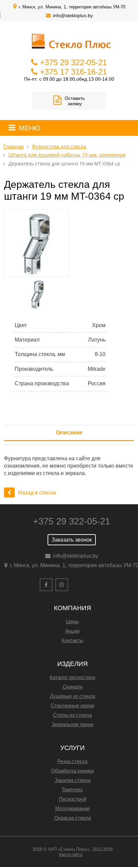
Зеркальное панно (72, 724)
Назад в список (37, 493)
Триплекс (72, 789)
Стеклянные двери (72, 705)
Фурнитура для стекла (59, 146)
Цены (72, 621)
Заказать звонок (72, 540)
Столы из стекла (72, 715)
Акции (72, 631)
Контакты (72, 640)
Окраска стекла (72, 818)
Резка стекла (72, 761)
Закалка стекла (72, 780)
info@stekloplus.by (73, 15)
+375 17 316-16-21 (73, 71)
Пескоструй (72, 799)
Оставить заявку (75, 100)
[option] (69, 243)
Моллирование (72, 808)
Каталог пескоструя (72, 677)
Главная (13, 146)
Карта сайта (70, 855)
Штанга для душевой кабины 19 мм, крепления (67, 154)
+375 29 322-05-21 (73, 62)
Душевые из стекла (72, 696)
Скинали (72, 686)
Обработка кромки (72, 771)
